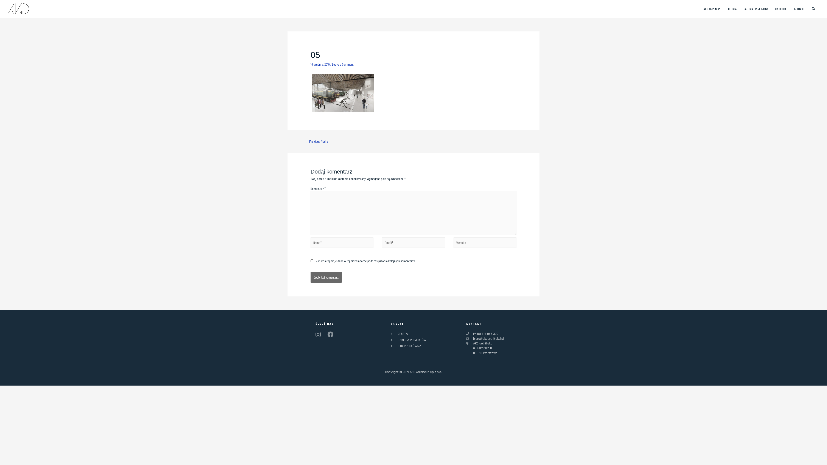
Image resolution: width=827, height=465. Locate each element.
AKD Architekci (712, 9)
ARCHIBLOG (781, 9)
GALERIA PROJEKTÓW (756, 9)
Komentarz (318, 188)
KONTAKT (799, 9)
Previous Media (316, 141)
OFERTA (732, 9)
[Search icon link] (813, 9)
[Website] (485, 243)
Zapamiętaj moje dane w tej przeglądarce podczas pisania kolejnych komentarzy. (365, 261)
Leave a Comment (343, 64)
